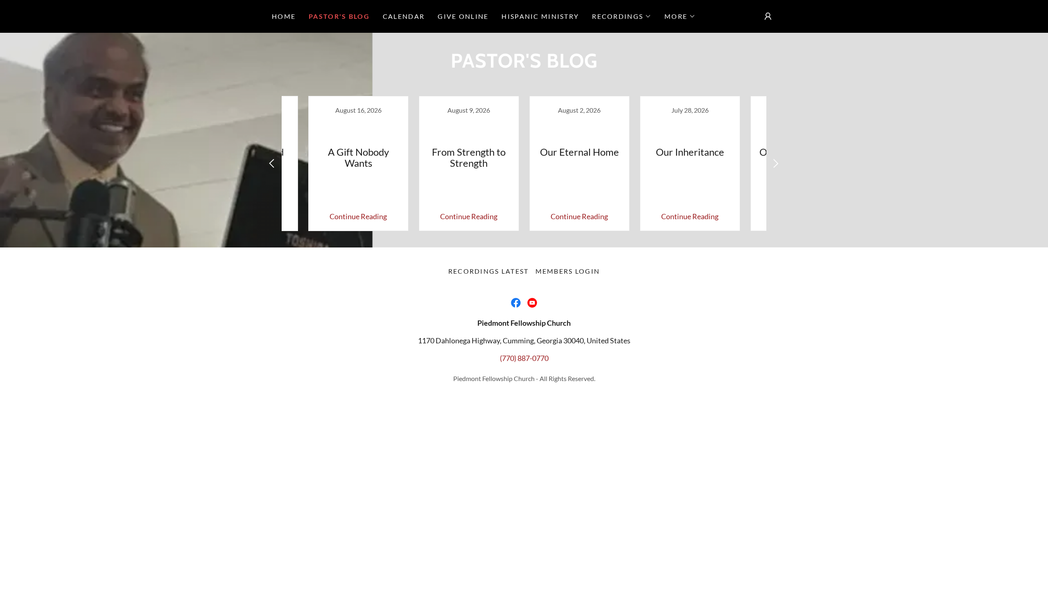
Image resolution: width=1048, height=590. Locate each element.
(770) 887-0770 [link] (524, 358)
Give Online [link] (463, 16)
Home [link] (284, 16)
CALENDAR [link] (404, 16)
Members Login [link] (567, 271)
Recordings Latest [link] (488, 271)
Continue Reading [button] (358, 216)
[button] (621, 16)
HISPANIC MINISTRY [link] (540, 16)
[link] (358, 163)
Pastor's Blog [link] (339, 16)
